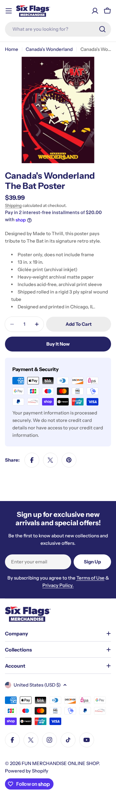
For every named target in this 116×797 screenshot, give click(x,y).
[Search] (102, 29)
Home (11, 49)
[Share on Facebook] (31, 460)
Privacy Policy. (58, 585)
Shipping (13, 205)
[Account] (95, 11)
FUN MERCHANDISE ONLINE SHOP (60, 763)
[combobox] (58, 29)
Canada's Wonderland (49, 49)
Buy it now (58, 344)
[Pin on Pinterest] (69, 460)
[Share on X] (50, 460)
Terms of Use (90, 578)
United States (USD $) (37, 685)
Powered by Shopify (26, 771)
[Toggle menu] (8, 11)
